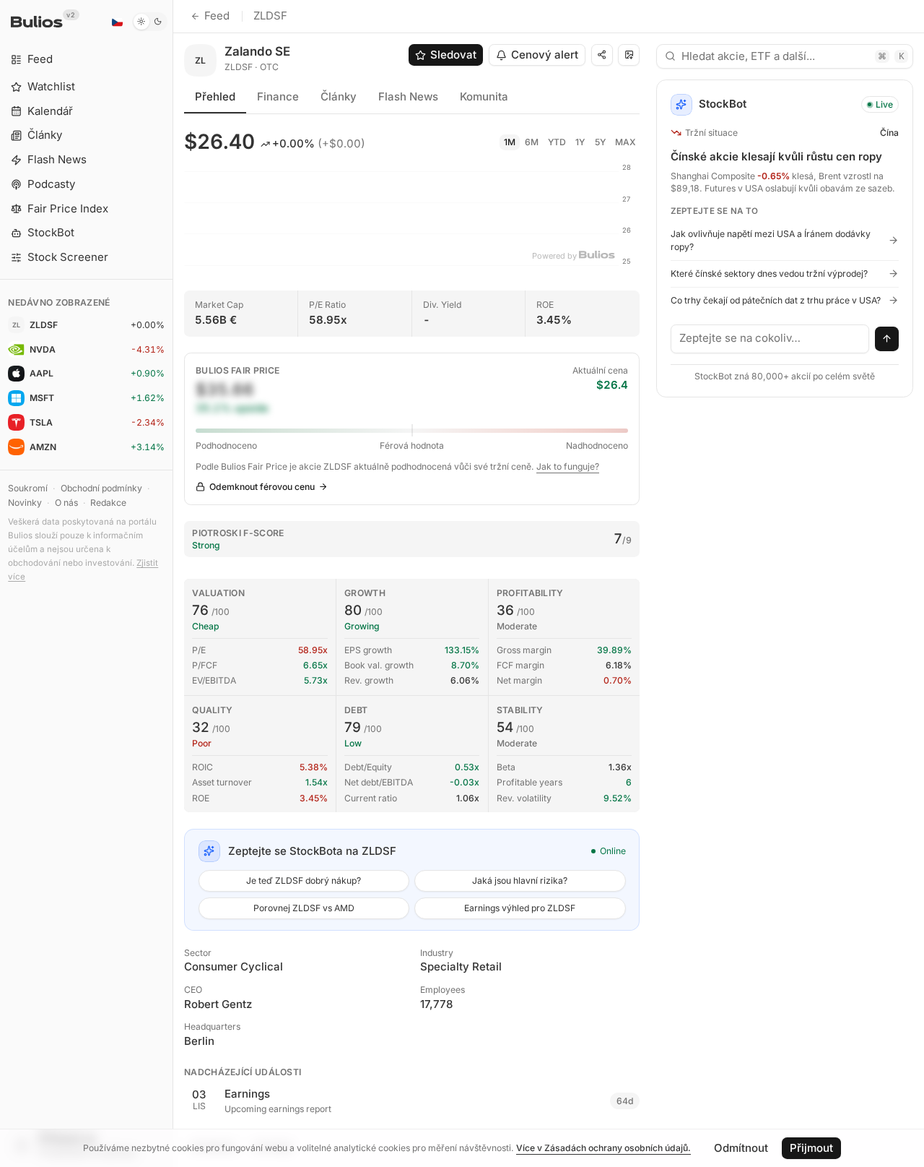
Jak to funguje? (567, 466)
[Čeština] (117, 21)
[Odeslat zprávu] (887, 339)
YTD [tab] (557, 142)
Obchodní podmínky (101, 488)
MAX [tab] (625, 142)
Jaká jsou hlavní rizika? (519, 880)
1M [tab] (509, 142)
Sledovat (453, 54)
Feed (217, 15)
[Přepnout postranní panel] (172, 583)
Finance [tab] (278, 96)
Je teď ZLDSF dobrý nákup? (303, 880)
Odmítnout (741, 1148)
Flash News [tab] (408, 96)
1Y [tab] (580, 142)
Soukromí (28, 488)
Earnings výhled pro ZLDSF (519, 908)
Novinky (25, 502)
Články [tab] (339, 96)
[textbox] (770, 338)
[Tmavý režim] (149, 21)
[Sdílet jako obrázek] (629, 55)
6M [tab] (532, 142)
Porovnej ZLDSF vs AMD (303, 908)
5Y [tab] (600, 142)
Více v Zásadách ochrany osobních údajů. (603, 1147)
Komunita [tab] (484, 96)
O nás (66, 502)
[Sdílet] (602, 55)
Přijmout (811, 1148)
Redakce (108, 502)
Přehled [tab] (215, 96)
